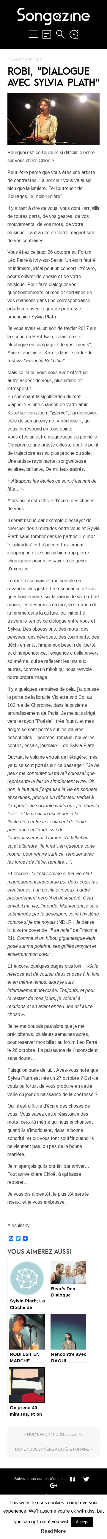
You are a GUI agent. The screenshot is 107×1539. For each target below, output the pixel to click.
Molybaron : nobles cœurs (55, 1434)
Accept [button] (82, 1521)
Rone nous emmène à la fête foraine (52, 1449)
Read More (53, 1531)
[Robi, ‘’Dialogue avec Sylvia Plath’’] (53, 119)
